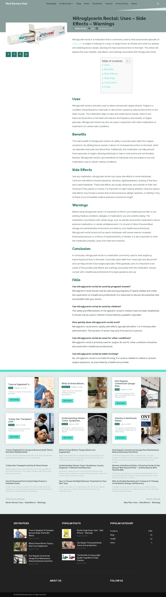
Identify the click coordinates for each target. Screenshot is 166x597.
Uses (107, 64)
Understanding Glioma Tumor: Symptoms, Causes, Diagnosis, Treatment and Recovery (81, 466)
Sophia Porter (81, 29)
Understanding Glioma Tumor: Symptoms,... (73, 419)
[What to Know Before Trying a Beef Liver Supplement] (97, 392)
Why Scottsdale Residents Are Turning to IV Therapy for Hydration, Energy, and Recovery (135, 482)
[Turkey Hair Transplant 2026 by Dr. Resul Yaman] (44, 428)
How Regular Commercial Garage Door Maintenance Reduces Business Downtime (135, 451)
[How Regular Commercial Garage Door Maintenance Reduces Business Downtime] (150, 392)
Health (11, 425)
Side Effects (111, 73)
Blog (10, 388)
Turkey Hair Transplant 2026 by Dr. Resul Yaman (27, 465)
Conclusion (110, 82)
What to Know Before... (73, 383)
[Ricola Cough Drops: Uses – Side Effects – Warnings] (66, 533)
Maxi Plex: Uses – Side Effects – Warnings (142, 502)
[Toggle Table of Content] (127, 61)
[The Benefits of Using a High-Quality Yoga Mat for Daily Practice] (68, 557)
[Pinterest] (20, 54)
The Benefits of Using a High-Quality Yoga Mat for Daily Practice (89, 557)
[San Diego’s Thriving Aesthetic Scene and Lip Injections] (68, 545)
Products (65, 387)
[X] (14, 54)
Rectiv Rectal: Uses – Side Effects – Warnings (26, 502)
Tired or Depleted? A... (19, 384)
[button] (158, 3)
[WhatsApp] (26, 54)
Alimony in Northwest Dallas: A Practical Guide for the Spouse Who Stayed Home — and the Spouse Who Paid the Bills (136, 467)
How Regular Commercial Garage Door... (125, 383)
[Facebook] (8, 54)
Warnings (109, 78)
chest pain (77, 43)
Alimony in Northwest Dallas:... (126, 419)
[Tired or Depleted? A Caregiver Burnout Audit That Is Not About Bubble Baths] (44, 392)
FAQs (107, 86)
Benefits (109, 69)
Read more (14, 399)
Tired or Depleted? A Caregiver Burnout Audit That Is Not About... (41, 533)
